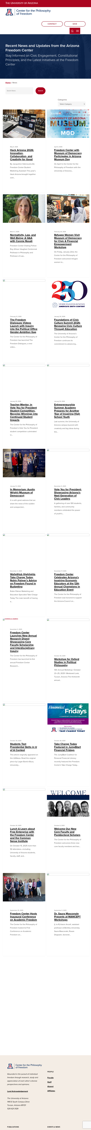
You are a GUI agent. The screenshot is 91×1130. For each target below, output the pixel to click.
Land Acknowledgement (17, 1091)
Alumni (50, 1086)
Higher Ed (54, 622)
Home (8, 83)
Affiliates (51, 1091)
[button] (77, 31)
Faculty (50, 1078)
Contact (52, 24)
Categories (62, 100)
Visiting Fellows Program (16, 198)
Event (9, 792)
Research (10, 622)
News (9, 283)
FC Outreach (11, 113)
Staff (49, 1082)
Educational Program (59, 368)
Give (75, 24)
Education (55, 283)
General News (12, 452)
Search (40, 91)
